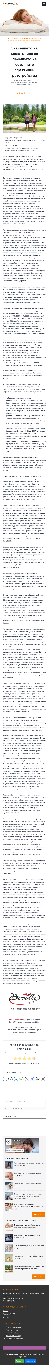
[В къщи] (9, 38)
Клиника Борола (12, 1330)
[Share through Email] (43, 1079)
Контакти (6, 1317)
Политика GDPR (9, 1314)
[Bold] (5, 1108)
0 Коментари (33, 82)
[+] (24, 1108)
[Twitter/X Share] (10, 1079)
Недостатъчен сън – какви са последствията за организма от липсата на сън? (29, 1206)
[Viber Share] (27, 1079)
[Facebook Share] (5, 1079)
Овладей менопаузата (14, 1338)
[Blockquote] (18, 1108)
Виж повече (31, 1361)
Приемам (19, 1361)
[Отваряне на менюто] (44, 4)
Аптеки (5, 1311)
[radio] (15, 1058)
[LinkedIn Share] (16, 1079)
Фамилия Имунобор (13, 1336)
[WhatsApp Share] (21, 1079)
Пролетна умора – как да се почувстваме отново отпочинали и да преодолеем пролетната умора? (28, 1196)
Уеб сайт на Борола (13, 1333)
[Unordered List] (16, 1108)
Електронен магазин (13, 1327)
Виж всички (38, 1214)
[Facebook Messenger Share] (32, 1079)
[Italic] (7, 1108)
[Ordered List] (13, 1108)
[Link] (21, 1108)
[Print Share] (38, 1079)
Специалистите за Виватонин (18, 82)
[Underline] (10, 1108)
